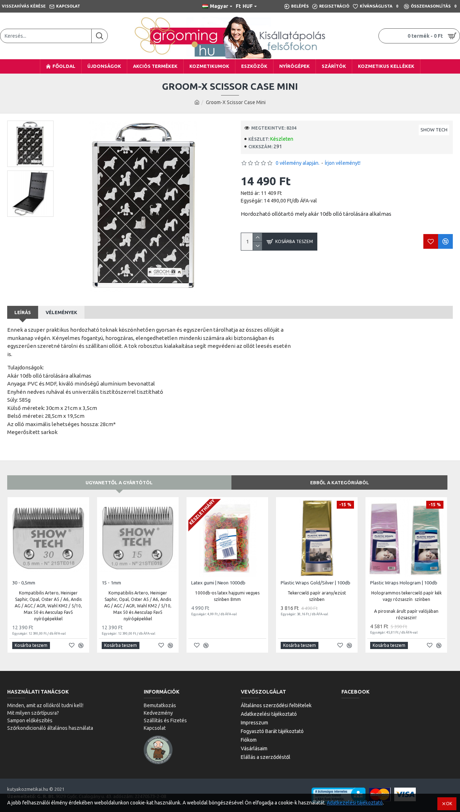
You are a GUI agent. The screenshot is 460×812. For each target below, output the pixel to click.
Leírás (22, 312)
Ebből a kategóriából (339, 482)
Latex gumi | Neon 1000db (218, 582)
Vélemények (61, 312)
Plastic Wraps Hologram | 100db (403, 582)
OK (449, 803)
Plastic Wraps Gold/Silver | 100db (315, 582)
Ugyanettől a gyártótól (119, 482)
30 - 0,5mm (23, 582)
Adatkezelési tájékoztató (355, 803)
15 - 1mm (111, 582)
